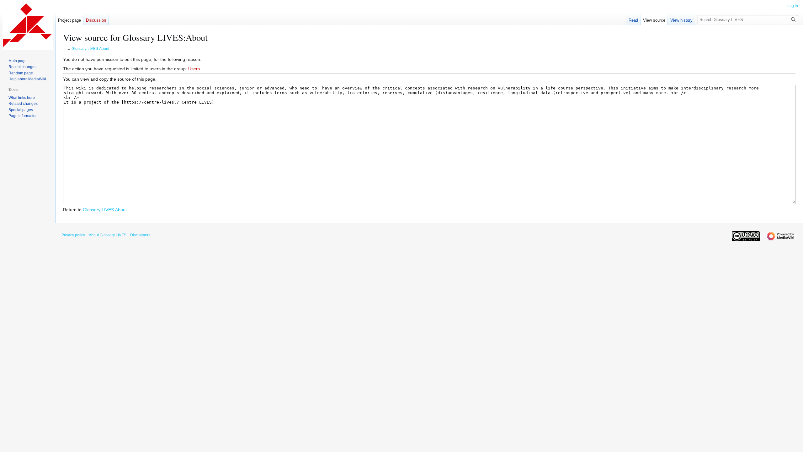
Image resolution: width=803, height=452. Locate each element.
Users (194, 68)
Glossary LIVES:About (90, 48)
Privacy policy (73, 235)
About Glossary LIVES (107, 235)
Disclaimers (140, 235)
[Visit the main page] (28, 25)
